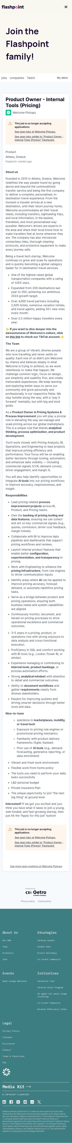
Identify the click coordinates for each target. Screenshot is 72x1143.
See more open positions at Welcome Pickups (36, 866)
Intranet (7, 1037)
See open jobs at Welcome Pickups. (35, 131)
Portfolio (7, 953)
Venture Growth (46, 940)
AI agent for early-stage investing (52, 995)
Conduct (6, 1050)
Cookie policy (44, 901)
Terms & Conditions (13, 1056)
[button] (66, 7)
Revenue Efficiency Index (52, 1009)
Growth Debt (44, 946)
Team (4, 946)
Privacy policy (28, 901)
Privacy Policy (11, 1031)
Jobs (4, 959)
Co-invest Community (49, 959)
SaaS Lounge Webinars (14, 981)
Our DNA (6, 940)
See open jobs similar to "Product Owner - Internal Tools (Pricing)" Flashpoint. (39, 138)
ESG (4, 1062)
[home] (13, 7)
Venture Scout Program (50, 987)
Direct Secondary (47, 953)
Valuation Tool (46, 981)
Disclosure (8, 1043)
